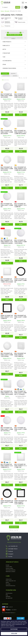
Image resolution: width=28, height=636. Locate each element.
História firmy (8, 579)
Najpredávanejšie (6, 75)
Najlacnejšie (5, 73)
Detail (7, 114)
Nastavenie (14, 629)
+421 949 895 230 (12, 546)
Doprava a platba (9, 568)
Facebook (10, 551)
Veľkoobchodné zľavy (10, 585)
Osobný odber (9, 566)
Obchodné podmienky (10, 570)
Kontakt (7, 565)
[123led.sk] (5, 2)
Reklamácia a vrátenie (10, 571)
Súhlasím (14, 633)
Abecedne (15, 75)
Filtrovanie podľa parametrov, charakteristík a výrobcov (13, 38)
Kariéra (7, 582)
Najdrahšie (13, 73)
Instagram (10, 554)
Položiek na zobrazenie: (14, 34)
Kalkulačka (8, 596)
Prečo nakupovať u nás (11, 580)
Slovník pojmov (9, 593)
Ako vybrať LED (9, 598)
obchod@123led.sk (12, 549)
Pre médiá (8, 584)
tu (13, 626)
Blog (7, 595)
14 (24, 78)
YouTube (10, 556)
